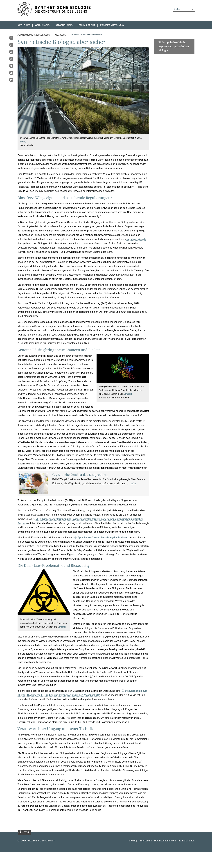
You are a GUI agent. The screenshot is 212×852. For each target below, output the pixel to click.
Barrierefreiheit (186, 840)
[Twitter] (11, 59)
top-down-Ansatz (136, 239)
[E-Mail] (11, 73)
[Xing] (11, 66)
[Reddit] (11, 52)
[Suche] (191, 9)
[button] (146, 132)
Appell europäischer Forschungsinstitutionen (103, 537)
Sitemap (133, 840)
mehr (133, 483)
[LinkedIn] (11, 45)
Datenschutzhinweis (165, 840)
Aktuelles (24, 25)
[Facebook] (11, 38)
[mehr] (23, 141)
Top (26, 832)
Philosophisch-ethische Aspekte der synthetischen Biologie (173, 46)
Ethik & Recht (87, 25)
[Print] (11, 80)
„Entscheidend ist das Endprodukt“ (82, 475)
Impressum (146, 840)
